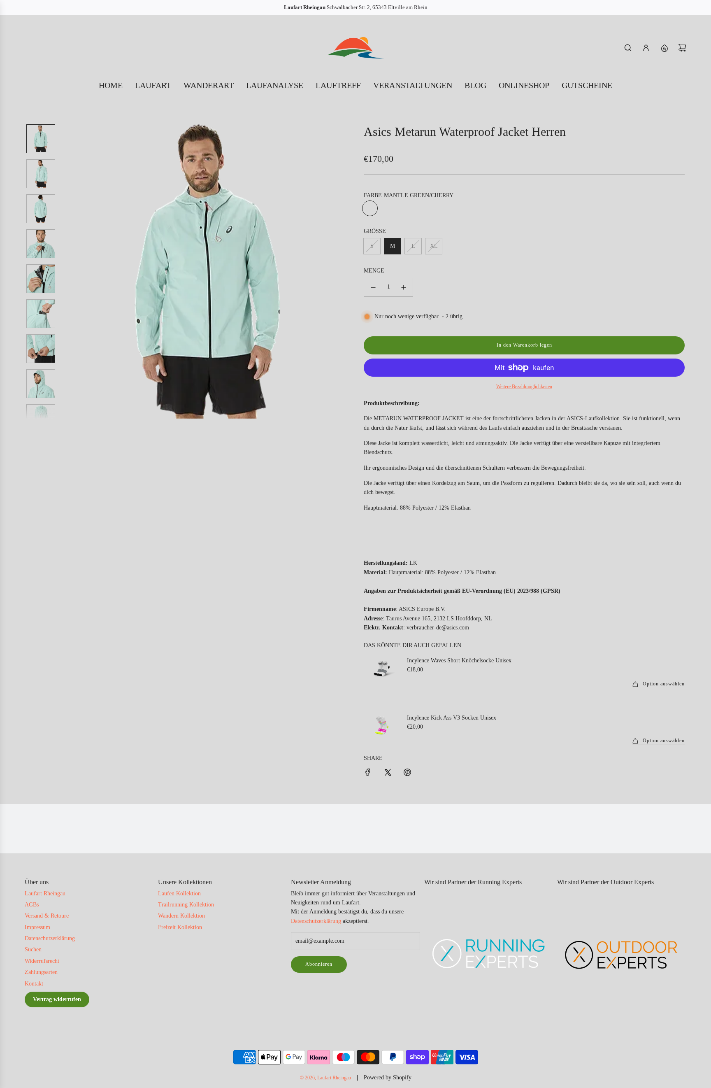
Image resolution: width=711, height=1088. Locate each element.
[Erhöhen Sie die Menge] (404, 287)
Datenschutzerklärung (316, 921)
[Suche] (628, 48)
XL (434, 246)
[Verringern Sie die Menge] (373, 287)
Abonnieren (318, 964)
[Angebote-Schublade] (664, 48)
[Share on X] (388, 773)
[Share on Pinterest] (407, 773)
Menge (374, 271)
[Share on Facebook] (368, 773)
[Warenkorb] (682, 48)
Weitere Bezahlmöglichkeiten (524, 386)
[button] (67, 271)
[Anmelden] (646, 48)
